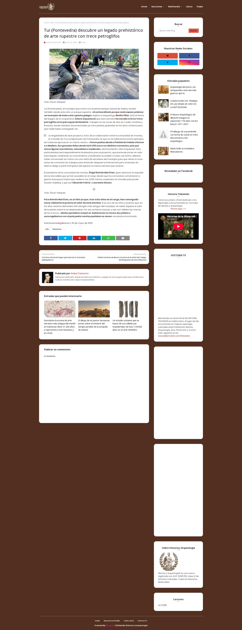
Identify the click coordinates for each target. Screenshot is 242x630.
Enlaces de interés (112, 621)
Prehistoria (57, 229)
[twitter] (167, 62)
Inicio (46, 22)
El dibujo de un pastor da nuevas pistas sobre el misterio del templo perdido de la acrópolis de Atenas (94, 325)
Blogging (110, 625)
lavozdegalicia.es (61, 223)
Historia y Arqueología (136, 625)
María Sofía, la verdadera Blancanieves (182, 150)
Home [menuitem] (144, 6)
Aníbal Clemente (53, 42)
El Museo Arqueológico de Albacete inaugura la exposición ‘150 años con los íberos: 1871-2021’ (184, 119)
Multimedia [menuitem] (174, 6)
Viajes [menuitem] (200, 6)
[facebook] (189, 56)
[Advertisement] (178, 393)
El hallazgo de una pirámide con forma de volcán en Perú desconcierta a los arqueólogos (184, 136)
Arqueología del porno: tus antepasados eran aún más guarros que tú (183, 90)
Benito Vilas (122, 115)
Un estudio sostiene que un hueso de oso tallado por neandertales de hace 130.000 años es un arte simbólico (127, 325)
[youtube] (167, 56)
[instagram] (189, 62)
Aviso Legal (129, 621)
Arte (51, 22)
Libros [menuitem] (189, 6)
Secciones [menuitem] (156, 6)
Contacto (142, 621)
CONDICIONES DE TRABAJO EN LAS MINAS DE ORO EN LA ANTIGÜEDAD (183, 103)
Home (97, 621)
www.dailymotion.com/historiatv (174, 335)
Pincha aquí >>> (178, 208)
